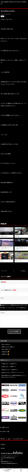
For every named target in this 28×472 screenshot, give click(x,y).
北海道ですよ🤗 (5, 354)
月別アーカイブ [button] (5, 427)
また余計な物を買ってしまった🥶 (21, 248)
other (2, 16)
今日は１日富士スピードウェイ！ (6, 248)
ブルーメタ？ (4, 270)
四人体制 (17, 236)
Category (3, 444)
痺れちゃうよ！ (18, 260)
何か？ (2, 260)
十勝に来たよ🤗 (5, 351)
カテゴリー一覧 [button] (5, 431)
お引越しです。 (5, 363)
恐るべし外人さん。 (6, 344)
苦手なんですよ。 (4, 236)
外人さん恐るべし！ (6, 349)
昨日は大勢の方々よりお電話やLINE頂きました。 (13, 375)
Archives (3, 448)
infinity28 (12, 363)
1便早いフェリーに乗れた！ (8, 346)
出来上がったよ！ (5, 369)
